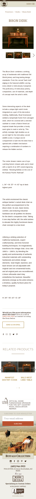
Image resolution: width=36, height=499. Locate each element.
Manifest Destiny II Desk (9, 378)
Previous (2, 55)
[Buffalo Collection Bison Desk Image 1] (18, 55)
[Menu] (33, 2)
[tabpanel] (9, 372)
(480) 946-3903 (8, 316)
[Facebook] (3, 334)
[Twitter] (13, 334)
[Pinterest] (17, 334)
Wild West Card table (26, 378)
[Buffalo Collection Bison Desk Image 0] (10, 55)
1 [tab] (16, 387)
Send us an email (13, 325)
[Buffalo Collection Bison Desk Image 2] (26, 55)
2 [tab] (19, 387)
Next (34, 55)
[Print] (10, 334)
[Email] (7, 334)
